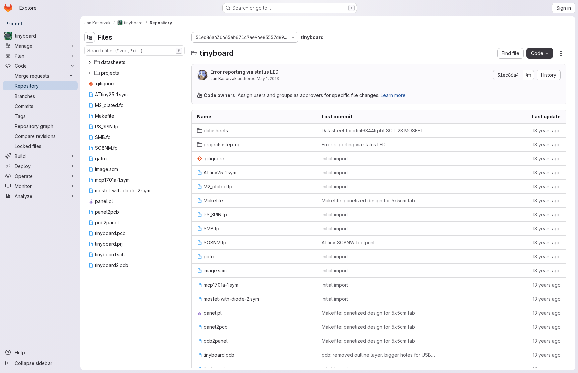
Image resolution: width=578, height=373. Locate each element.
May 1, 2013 (268, 78)
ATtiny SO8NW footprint (348, 242)
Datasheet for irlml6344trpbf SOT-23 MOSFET (373, 130)
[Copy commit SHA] (528, 75)
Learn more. (394, 95)
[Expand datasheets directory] (90, 62)
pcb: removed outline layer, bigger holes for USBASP (379, 355)
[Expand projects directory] (90, 73)
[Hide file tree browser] (89, 37)
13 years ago (547, 130)
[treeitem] (135, 62)
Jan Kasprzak (223, 78)
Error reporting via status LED (244, 72)
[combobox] (134, 50)
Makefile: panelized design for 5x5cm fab (368, 200)
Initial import (335, 158)
